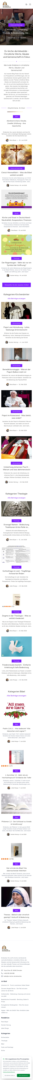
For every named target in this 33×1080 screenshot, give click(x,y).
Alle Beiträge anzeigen (16, 298)
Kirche (16, 213)
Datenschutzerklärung (9, 1072)
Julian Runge (5, 1028)
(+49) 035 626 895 (9, 973)
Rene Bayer (4, 1022)
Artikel (4, 981)
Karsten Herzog (6, 1025)
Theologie (16, 258)
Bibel (16, 116)
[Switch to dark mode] (26, 4)
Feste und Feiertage (16, 25)
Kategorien (5, 1033)
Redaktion (5, 1018)
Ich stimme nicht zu (10, 1075)
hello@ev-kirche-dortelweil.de (13, 976)
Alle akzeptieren (23, 1075)
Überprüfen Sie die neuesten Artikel (16, 285)
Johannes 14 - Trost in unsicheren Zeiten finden (15, 985)
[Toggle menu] (30, 4)
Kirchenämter (16, 323)
